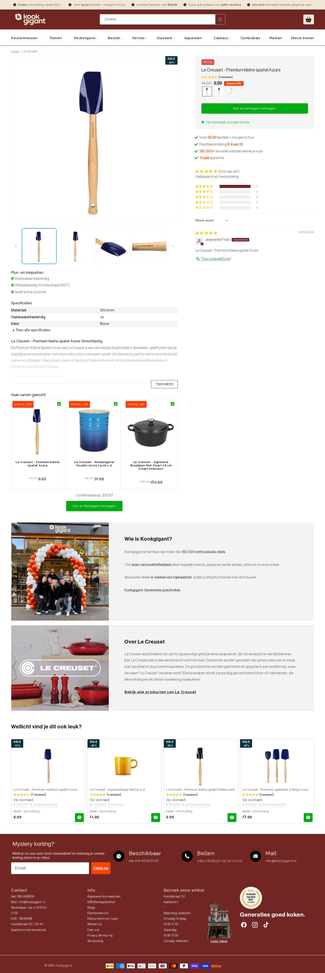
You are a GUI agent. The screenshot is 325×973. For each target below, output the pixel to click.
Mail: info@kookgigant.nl (28, 902)
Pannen (56, 38)
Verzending (95, 941)
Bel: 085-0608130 (22, 896)
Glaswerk (165, 38)
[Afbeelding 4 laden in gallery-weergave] (149, 246)
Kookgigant (63, 965)
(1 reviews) (225, 77)
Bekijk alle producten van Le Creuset (160, 692)
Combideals (250, 38)
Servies (139, 38)
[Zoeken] (220, 19)
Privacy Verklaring (100, 935)
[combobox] (162, 19)
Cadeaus (221, 38)
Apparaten (193, 38)
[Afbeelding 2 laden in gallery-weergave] (76, 246)
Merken (275, 38)
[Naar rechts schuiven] (173, 246)
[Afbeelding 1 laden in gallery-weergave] (39, 246)
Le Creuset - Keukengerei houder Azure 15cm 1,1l (94, 463)
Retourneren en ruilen (103, 918)
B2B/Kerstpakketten (101, 902)
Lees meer (219, 941)
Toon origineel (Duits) (216, 259)
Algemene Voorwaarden (104, 896)
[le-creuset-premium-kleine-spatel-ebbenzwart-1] (219, 92)
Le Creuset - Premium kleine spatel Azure (37, 463)
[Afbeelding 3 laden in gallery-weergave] (112, 246)
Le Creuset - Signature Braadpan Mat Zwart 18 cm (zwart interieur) (151, 465)
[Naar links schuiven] (16, 246)
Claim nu (101, 868)
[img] (206, 233)
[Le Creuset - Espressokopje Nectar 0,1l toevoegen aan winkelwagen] (155, 817)
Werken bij (94, 924)
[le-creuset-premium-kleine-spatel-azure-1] (207, 92)
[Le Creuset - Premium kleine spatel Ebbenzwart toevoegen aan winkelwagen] (232, 817)
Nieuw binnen (302, 38)
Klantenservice (97, 913)
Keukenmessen (24, 38)
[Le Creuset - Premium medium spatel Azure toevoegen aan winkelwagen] (79, 817)
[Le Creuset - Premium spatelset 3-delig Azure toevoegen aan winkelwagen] (308, 817)
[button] (308, 19)
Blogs (91, 907)
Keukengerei (85, 38)
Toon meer (164, 384)
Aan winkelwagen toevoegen (94, 506)
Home (15, 51)
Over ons (93, 930)
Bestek (114, 38)
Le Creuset (29, 51)
